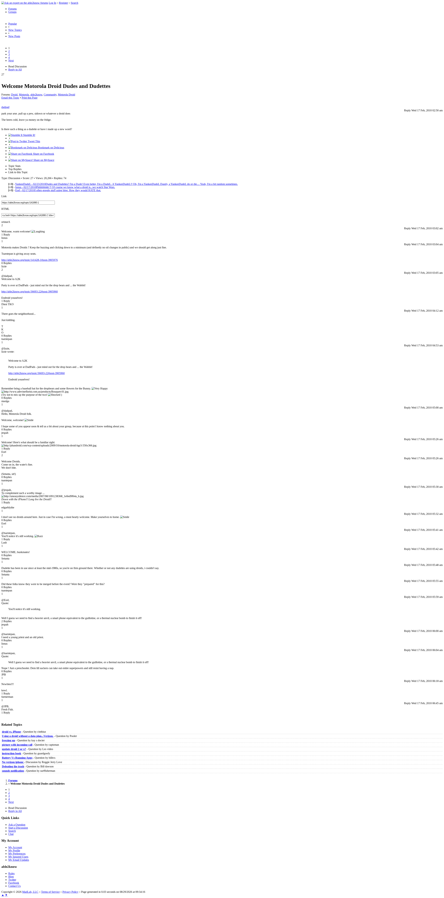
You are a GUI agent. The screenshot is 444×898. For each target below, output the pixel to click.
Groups (12, 11)
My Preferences (16, 853)
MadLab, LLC (30, 891)
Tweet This (33, 141)
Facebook (13, 882)
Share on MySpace (43, 160)
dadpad (5, 107)
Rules (11, 873)
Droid (14, 94)
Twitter (12, 879)
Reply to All (15, 69)
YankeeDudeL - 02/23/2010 (126, 184)
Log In (52, 2)
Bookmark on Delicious (50, 147)
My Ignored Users (18, 856)
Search (74, 2)
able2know (36, 94)
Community (50, 94)
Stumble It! (28, 135)
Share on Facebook (43, 153)
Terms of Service (50, 891)
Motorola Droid (66, 94)
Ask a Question (16, 824)
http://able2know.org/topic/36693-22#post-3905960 (29, 291)
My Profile (14, 850)
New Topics (15, 29)
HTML (5, 208)
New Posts (14, 36)
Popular (12, 23)
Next (11, 60)
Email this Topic (10, 97)
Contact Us (14, 885)
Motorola (24, 94)
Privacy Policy (70, 891)
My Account (15, 847)
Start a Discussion (18, 827)
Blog (11, 876)
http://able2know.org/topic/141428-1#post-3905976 (29, 259)
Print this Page (29, 97)
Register (63, 2)
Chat (11, 834)
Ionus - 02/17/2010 (65, 187)
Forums (12, 8)
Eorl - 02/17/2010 (58, 190)
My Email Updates (18, 859)
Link (4, 196)
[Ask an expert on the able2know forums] (24, 2)
